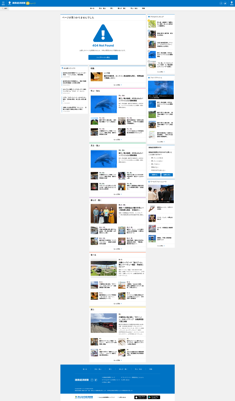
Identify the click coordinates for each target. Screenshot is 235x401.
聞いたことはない (157, 161)
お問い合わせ (125, 380)
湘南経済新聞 (16, 3)
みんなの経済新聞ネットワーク (84, 397)
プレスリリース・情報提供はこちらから (133, 377)
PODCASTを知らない (158, 170)
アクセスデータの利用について (111, 380)
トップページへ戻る (103, 57)
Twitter (225, 3)
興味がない (155, 167)
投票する (154, 175)
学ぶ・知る (134, 8)
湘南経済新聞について (109, 377)
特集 (143, 8)
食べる (92, 8)
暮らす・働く (122, 8)
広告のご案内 (106, 382)
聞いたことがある (157, 158)
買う (111, 8)
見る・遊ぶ (102, 8)
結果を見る (167, 175)
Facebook (221, 3)
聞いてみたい (155, 164)
